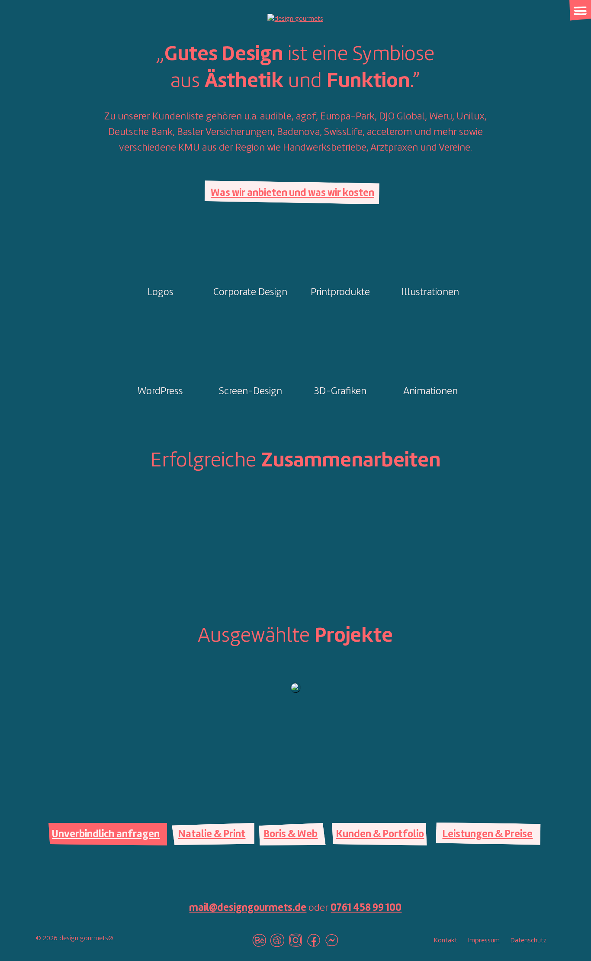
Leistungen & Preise (487, 834)
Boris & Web (290, 834)
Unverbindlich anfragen (106, 834)
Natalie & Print (211, 834)
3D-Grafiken (340, 391)
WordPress (160, 391)
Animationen (430, 391)
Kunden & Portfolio (380, 834)
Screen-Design (250, 391)
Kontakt (445, 940)
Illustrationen (430, 292)
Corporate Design (250, 292)
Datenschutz (528, 940)
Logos (160, 292)
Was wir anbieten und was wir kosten (292, 193)
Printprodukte (340, 292)
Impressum (484, 940)
